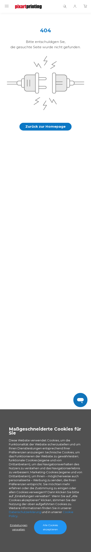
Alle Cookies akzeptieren (50, 527)
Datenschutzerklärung (25, 512)
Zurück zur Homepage (45, 126)
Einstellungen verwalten (18, 527)
